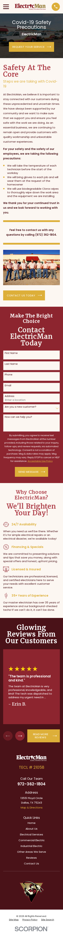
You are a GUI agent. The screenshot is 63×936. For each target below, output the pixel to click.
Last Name (11, 364)
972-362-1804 (32, 784)
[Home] (30, 6)
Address (9, 396)
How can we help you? (18, 417)
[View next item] (20, 736)
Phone (8, 374)
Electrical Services (31, 834)
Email (8, 385)
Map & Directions (32, 807)
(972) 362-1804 (45, 235)
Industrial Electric (31, 846)
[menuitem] (14, 919)
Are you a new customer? (20, 406)
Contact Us (31, 863)
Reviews (31, 858)
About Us (31, 829)
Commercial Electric (32, 840)
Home (32, 823)
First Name (11, 353)
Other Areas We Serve (31, 852)
